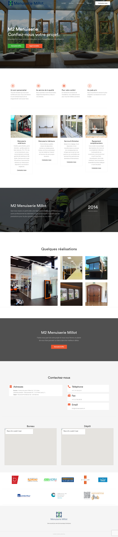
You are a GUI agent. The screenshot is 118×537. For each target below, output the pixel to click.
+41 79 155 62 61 (77, 390)
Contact (89, 3)
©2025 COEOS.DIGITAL (59, 534)
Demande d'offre (16, 46)
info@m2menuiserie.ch (78, 408)
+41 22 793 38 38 (77, 399)
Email (75, 404)
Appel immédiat (34, 46)
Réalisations (80, 3)
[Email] (69, 404)
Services (71, 3)
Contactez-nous (102, 3)
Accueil (63, 3)
